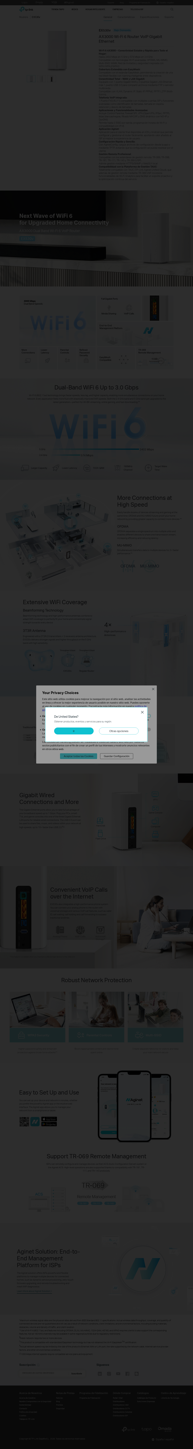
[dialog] (96, 724)
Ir (74, 731)
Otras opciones (118, 731)
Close (142, 712)
